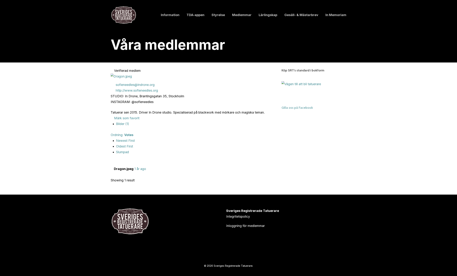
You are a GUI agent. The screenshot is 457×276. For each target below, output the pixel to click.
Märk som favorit (126, 118)
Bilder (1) (122, 124)
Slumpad (122, 152)
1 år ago (140, 169)
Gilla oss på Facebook (297, 108)
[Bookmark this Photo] (112, 174)
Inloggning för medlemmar (245, 226)
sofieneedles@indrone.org (135, 85)
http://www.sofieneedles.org (137, 90)
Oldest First (124, 146)
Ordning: (122, 135)
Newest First (125, 140)
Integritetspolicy (238, 216)
